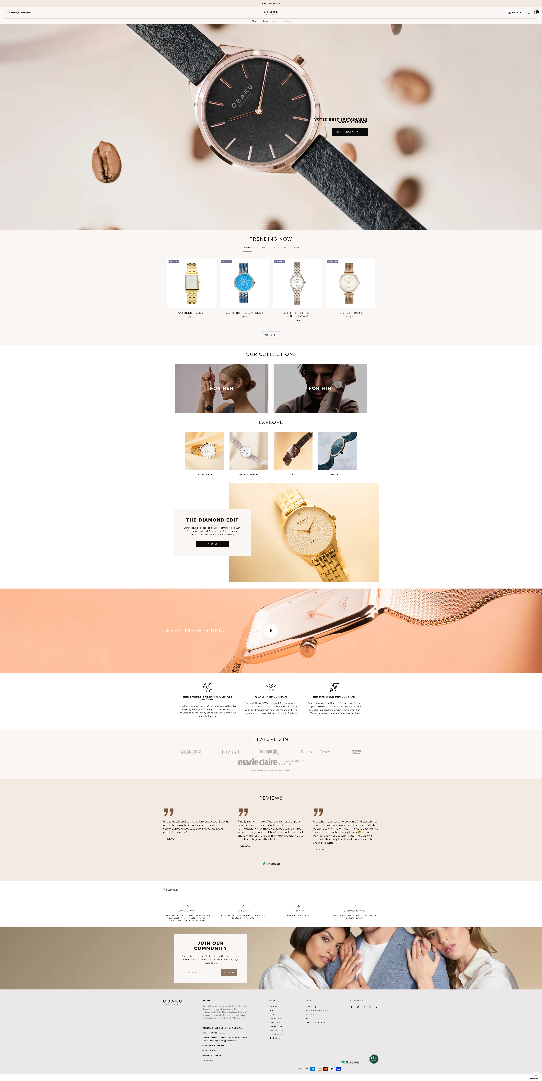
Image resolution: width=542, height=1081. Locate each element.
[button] (514, 13)
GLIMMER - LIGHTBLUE (245, 312)
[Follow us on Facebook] (351, 1007)
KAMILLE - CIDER (192, 312)
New (271, 1015)
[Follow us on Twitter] (358, 1007)
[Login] (529, 13)
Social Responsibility (317, 1011)
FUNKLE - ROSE (350, 312)
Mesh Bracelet (277, 1038)
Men (262, 248)
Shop (254, 21)
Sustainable (275, 1026)
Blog (265, 21)
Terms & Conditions (316, 1022)
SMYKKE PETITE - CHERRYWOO (297, 314)
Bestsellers (275, 1019)
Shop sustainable (350, 132)
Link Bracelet (276, 1034)
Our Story (311, 1007)
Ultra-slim (279, 248)
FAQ (308, 1019)
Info (286, 21)
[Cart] (535, 12)
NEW (296, 248)
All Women (271, 335)
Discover (212, 544)
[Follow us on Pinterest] (370, 1007)
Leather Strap (276, 1030)
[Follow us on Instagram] (364, 1007)
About (275, 21)
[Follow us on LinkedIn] (376, 1007)
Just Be (310, 1015)
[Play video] (271, 630)
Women (247, 248)
